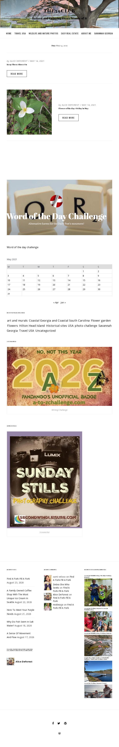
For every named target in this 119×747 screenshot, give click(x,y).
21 (69, 284)
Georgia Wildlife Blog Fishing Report (97, 633)
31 (9, 293)
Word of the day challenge (22, 247)
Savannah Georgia (103, 33)
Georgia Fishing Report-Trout (95, 683)
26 (39, 289)
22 (84, 284)
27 (54, 289)
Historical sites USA (59, 325)
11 (24, 280)
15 (84, 280)
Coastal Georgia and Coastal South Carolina (59, 320)
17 (9, 284)
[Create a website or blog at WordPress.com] (59, 733)
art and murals (17, 320)
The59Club (59, 11)
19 (39, 284)
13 (54, 280)
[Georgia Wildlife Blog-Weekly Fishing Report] (98, 592)
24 (9, 289)
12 (39, 280)
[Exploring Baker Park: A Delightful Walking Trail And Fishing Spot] (98, 670)
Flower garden (101, 320)
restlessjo (58, 604)
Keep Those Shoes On (17, 64)
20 (54, 284)
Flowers (12, 325)
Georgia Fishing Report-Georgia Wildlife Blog (96, 609)
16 (99, 280)
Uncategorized (45, 330)
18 (24, 284)
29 (84, 289)
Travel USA (20, 33)
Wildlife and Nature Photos (43, 33)
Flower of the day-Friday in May (73, 108)
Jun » (63, 302)
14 (69, 280)
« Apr (56, 302)
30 (99, 289)
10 (9, 280)
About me (86, 33)
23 (99, 284)
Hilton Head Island (32, 325)
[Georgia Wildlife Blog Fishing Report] (98, 645)
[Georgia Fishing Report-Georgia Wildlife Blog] (98, 621)
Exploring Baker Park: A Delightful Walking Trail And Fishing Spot (96, 658)
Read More (17, 73)
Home (8, 33)
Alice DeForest (19, 61)
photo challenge (86, 325)
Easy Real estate (70, 33)
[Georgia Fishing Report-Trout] (98, 691)
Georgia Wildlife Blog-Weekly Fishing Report (98, 576)
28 (69, 289)
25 (24, 289)
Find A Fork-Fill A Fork (18, 578)
